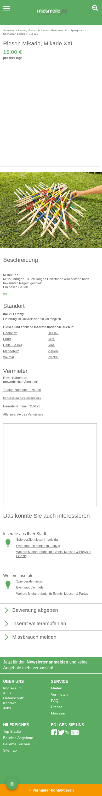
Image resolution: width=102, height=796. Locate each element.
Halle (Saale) (12, 345)
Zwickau (53, 357)
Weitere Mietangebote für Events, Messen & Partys (52, 594)
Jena (51, 345)
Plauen (53, 351)
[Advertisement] (51, 121)
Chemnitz (10, 333)
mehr (6, 293)
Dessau (53, 333)
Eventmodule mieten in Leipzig (38, 546)
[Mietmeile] (52, 12)
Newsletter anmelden (47, 662)
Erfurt (7, 339)
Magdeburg (11, 351)
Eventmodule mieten (31, 587)
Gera (51, 339)
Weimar (8, 357)
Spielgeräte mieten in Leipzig (37, 539)
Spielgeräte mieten (29, 581)
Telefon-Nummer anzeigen (22, 390)
